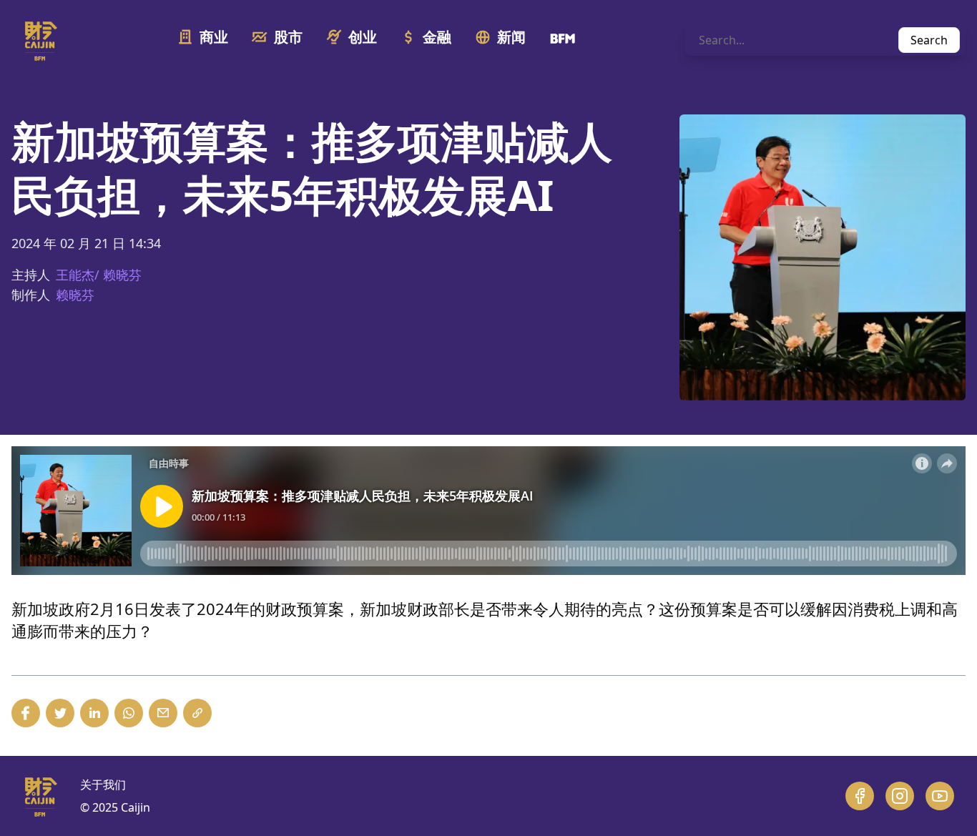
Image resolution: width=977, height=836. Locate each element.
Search (929, 40)
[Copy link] (197, 713)
